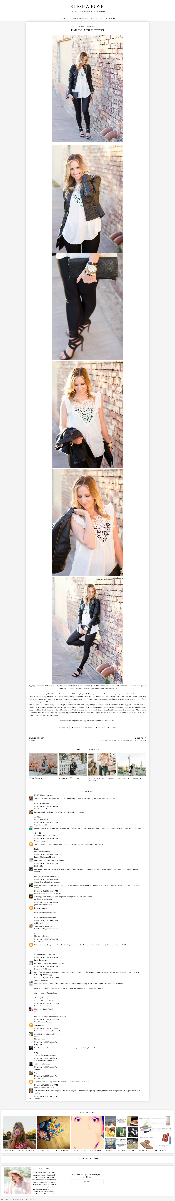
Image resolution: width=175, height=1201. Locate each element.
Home (64, 19)
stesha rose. (87, 6)
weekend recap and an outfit (120, 1150)
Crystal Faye (134, 685)
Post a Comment (35, 1098)
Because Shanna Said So (43, 1087)
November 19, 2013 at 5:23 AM (46, 863)
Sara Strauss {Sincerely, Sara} (45, 1030)
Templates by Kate (31, 1199)
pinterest (88, 727)
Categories (96, 19)
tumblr (100, 727)
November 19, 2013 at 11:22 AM (46, 1003)
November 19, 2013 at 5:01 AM (46, 838)
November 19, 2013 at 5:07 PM (45, 1067)
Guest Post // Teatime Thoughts (19, 1150)
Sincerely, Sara (39, 1039)
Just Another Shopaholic (43, 1060)
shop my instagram (79, 19)
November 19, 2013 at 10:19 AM (46, 978)
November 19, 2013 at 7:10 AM (46, 957)
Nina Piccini (38, 808)
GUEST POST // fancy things (152, 1150)
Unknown (38, 841)
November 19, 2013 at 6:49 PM (45, 1076)
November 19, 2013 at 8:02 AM (46, 966)
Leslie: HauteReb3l (41, 1005)
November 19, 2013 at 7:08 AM (46, 939)
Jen (35, 1069)
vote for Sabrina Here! (49, 993)
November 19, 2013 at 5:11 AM (46, 854)
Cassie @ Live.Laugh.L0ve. (44, 882)
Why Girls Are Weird (42, 1022)
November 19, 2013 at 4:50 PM (45, 1058)
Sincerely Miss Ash (41, 936)
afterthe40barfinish (41, 819)
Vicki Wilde (38, 825)
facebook (64, 727)
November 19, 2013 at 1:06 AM (46, 806)
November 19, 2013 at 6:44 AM (46, 920)
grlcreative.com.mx (41, 904)
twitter (77, 727)
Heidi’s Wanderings (41, 803)
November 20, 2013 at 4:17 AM (46, 1085)
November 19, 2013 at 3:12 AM (46, 822)
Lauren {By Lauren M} (43, 857)
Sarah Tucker (39, 960)
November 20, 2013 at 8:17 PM (45, 1096)
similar (39, 685)
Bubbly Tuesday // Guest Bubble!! (53, 1150)
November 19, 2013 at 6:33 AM (46, 891)
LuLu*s (112, 685)
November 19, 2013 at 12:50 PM (46, 1028)
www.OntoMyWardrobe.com (45, 912)
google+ (112, 727)
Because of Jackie (41, 969)
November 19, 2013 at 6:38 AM (46, 902)
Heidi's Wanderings (41, 795)
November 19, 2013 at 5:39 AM (46, 879)
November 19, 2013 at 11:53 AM (46, 1019)
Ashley (37, 923)
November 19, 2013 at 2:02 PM (45, 1042)
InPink (72, 688)
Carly (36, 1044)
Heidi (36, 866)
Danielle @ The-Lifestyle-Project (46, 893)
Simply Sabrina (40, 980)
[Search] (86, 1186)
